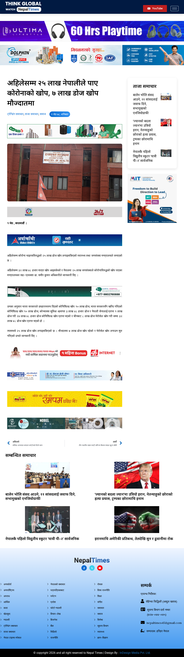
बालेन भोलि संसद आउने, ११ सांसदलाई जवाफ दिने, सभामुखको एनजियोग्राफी (145, 104)
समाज (43, 114)
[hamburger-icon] (175, 8)
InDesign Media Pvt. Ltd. (135, 652)
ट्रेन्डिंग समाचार (15, 114)
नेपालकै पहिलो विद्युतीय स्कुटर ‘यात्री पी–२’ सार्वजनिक (145, 156)
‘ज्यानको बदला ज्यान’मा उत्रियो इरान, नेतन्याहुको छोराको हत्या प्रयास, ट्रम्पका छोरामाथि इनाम (145, 132)
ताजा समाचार (31, 114)
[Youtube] (100, 568)
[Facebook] (84, 568)
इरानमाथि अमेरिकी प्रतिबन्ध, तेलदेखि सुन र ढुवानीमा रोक (134, 538)
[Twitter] (92, 568)
